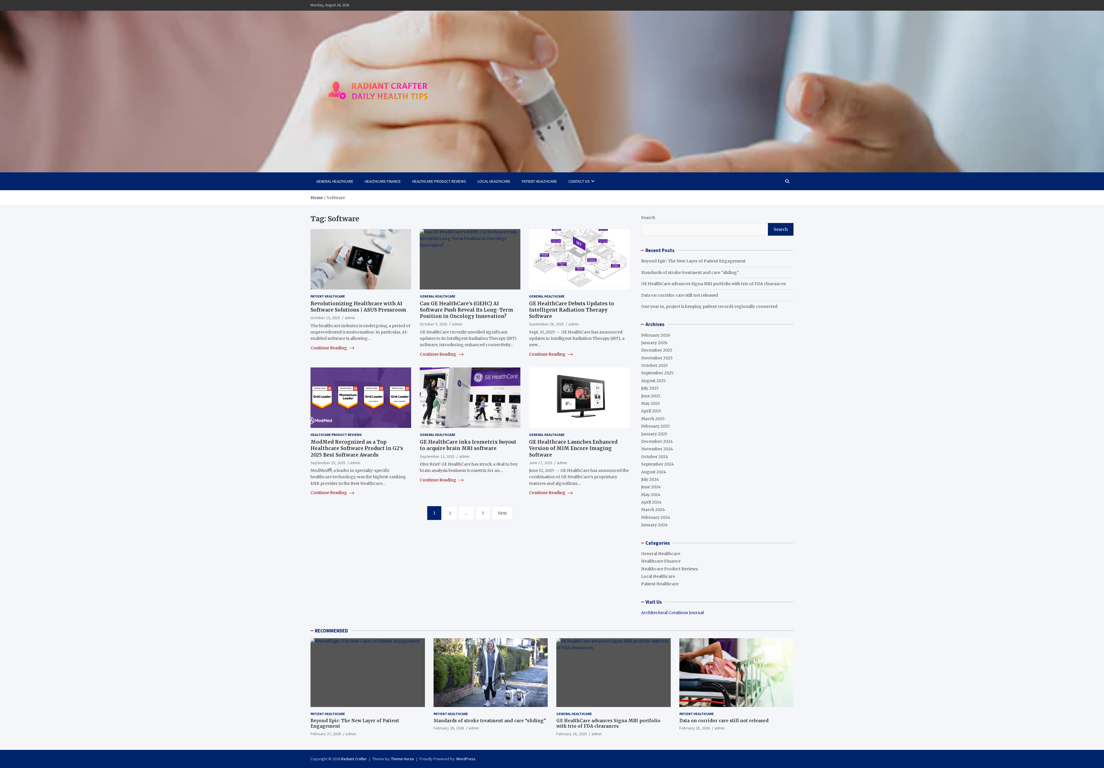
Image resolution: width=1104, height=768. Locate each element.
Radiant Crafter (354, 758)
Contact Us (579, 181)
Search (648, 217)
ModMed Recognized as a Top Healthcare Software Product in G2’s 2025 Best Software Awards (356, 448)
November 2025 (657, 358)
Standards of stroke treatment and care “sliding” (690, 272)
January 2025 (654, 434)
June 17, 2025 (540, 462)
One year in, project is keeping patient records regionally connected (709, 306)
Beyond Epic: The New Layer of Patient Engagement (693, 261)
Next (502, 513)
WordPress (466, 758)
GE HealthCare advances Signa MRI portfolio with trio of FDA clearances (713, 283)
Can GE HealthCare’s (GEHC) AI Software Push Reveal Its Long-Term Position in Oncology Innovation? (466, 309)
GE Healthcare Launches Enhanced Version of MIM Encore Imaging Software (573, 448)
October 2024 (654, 456)
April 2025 (651, 410)
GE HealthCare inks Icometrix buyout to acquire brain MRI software (468, 445)
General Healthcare (334, 181)
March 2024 (653, 509)
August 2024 (653, 471)
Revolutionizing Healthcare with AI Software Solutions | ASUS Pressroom (358, 306)
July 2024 (650, 479)
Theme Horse (402, 758)
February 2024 (655, 517)
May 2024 (650, 494)
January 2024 (654, 524)
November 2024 (657, 448)
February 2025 (655, 426)
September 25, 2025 (327, 462)
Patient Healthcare (539, 181)
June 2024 (651, 486)
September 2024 (657, 464)
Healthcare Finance (383, 181)
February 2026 (655, 335)
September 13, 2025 (437, 456)
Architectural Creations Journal (672, 612)
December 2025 (656, 350)
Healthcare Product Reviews (439, 181)
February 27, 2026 (325, 733)
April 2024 (651, 502)
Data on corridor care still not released (679, 295)
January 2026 (654, 342)
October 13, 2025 (325, 317)
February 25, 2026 (694, 728)
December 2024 (657, 441)
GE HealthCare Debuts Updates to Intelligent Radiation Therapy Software (571, 309)
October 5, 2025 (433, 324)
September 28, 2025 (546, 324)
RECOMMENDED (331, 631)
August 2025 (653, 380)
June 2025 (650, 396)
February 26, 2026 (449, 728)
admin (350, 317)
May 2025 (650, 403)
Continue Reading (329, 347)
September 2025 (657, 373)
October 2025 (654, 365)
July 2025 (650, 388)
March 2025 (653, 418)
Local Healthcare (494, 181)
